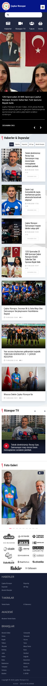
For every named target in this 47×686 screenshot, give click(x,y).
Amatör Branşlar (40, 144)
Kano (25, 650)
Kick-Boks (27, 670)
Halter (3, 657)
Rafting (4, 650)
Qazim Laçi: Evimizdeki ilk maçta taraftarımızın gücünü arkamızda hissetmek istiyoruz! (33, 194)
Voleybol (4, 667)
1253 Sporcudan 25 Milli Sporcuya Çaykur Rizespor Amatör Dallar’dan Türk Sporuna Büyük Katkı (22, 99)
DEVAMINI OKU (8, 125)
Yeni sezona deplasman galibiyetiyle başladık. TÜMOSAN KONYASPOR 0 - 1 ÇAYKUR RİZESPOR (22, 354)
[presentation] (34, 128)
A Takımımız (27, 604)
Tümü (11, 144)
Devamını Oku (31, 176)
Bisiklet (4, 674)
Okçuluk (4, 646)
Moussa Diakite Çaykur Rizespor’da (18, 394)
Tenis (25, 643)
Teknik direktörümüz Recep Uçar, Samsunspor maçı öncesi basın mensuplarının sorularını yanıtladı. (32, 160)
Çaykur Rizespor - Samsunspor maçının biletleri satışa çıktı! (33, 226)
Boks (3, 660)
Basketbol (27, 660)
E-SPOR (26, 674)
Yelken (4, 643)
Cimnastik (27, 633)
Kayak (3, 640)
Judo (3, 653)
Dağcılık (26, 657)
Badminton (5, 663)
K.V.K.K (15, 684)
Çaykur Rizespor (7, 583)
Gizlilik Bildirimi (27, 684)
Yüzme (26, 640)
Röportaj (17, 144)
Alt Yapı (31, 144)
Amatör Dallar (6, 633)
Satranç (4, 670)
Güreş (3, 636)
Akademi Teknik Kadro (9, 619)
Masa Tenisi (27, 646)
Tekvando (27, 636)
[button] (10, 528)
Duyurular (24, 144)
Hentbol (26, 653)
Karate (26, 667)
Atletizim (26, 663)
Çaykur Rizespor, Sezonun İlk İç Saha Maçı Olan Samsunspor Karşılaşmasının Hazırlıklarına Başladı (23, 311)
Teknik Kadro (6, 604)
